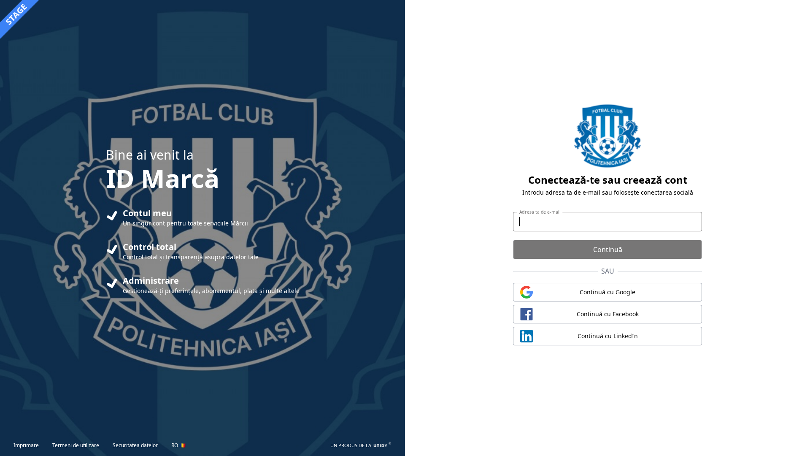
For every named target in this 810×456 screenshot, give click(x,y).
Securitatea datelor (135, 445)
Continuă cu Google (607, 292)
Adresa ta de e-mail (540, 212)
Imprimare (26, 445)
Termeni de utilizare (75, 445)
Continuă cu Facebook (608, 314)
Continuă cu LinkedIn (608, 336)
